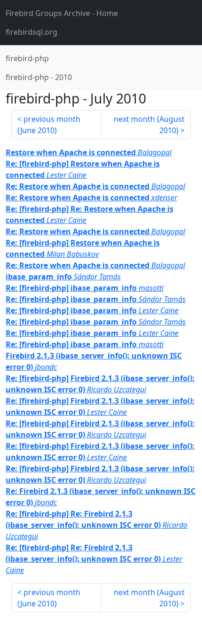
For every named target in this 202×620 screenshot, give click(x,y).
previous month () (48, 124)
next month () (149, 124)
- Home (62, 13)
